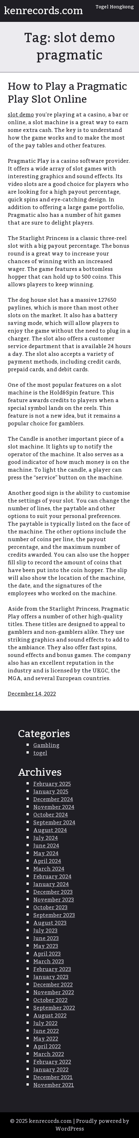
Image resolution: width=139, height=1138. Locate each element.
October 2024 (50, 815)
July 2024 (45, 838)
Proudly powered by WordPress (92, 1125)
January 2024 (51, 884)
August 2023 (50, 923)
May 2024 (46, 853)
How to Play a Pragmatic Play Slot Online (67, 93)
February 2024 (52, 877)
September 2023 (54, 915)
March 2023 (48, 962)
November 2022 (53, 992)
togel (40, 753)
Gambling (46, 745)
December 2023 (53, 892)
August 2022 (50, 1016)
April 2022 (47, 1046)
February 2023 (52, 969)
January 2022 (51, 1070)
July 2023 (45, 931)
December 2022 (53, 985)
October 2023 (50, 907)
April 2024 (47, 861)
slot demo (21, 115)
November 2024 (53, 807)
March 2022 (48, 1054)
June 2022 (46, 1031)
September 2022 (54, 1008)
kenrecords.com (43, 11)
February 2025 (52, 784)
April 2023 (47, 954)
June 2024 (46, 846)
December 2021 (53, 1077)
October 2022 (50, 1000)
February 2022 (52, 1062)
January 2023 (51, 977)
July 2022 (45, 1023)
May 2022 (45, 1039)
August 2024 (50, 830)
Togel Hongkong (115, 7)
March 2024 (48, 869)
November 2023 (53, 900)
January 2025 (50, 792)
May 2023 (45, 946)
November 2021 (53, 1085)
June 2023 (46, 938)
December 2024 (53, 799)
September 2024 (54, 823)
